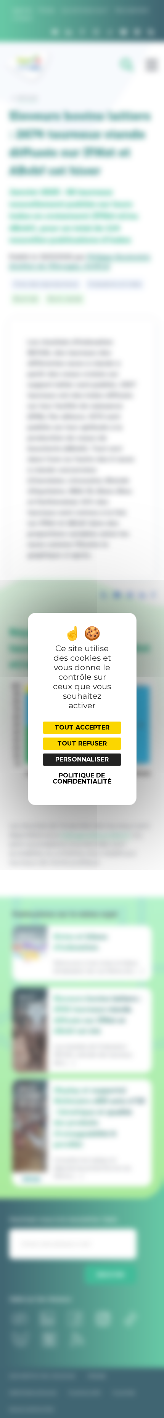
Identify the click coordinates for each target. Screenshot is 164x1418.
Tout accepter (82, 727)
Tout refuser (82, 743)
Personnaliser (82, 759)
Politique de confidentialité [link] (82, 778)
